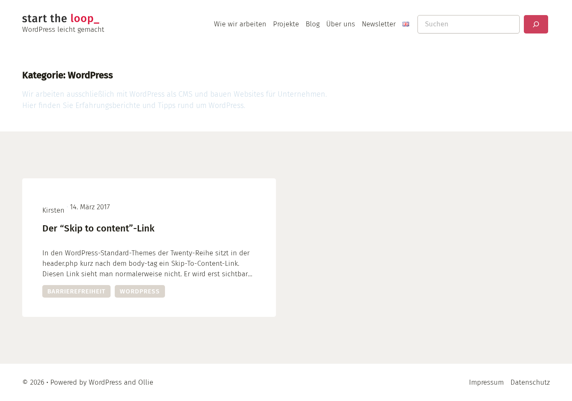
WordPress (140, 291)
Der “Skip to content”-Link (98, 228)
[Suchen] (536, 24)
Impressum (486, 382)
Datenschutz (530, 382)
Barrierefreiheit (76, 291)
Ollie (145, 382)
